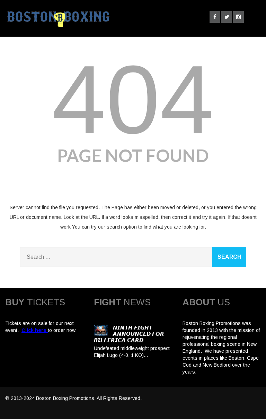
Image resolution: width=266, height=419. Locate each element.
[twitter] (226, 17)
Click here (33, 330)
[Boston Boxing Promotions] (57, 29)
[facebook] (215, 17)
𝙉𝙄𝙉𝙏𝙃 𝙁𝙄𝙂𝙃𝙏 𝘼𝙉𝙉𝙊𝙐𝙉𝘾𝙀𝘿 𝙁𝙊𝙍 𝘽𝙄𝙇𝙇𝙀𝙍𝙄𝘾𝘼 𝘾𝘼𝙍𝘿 (129, 334)
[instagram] (238, 17)
